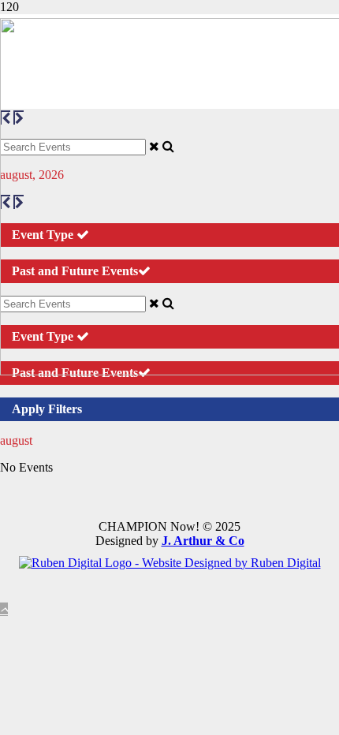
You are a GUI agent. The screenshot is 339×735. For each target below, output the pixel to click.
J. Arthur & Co (203, 540)
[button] (4, 609)
